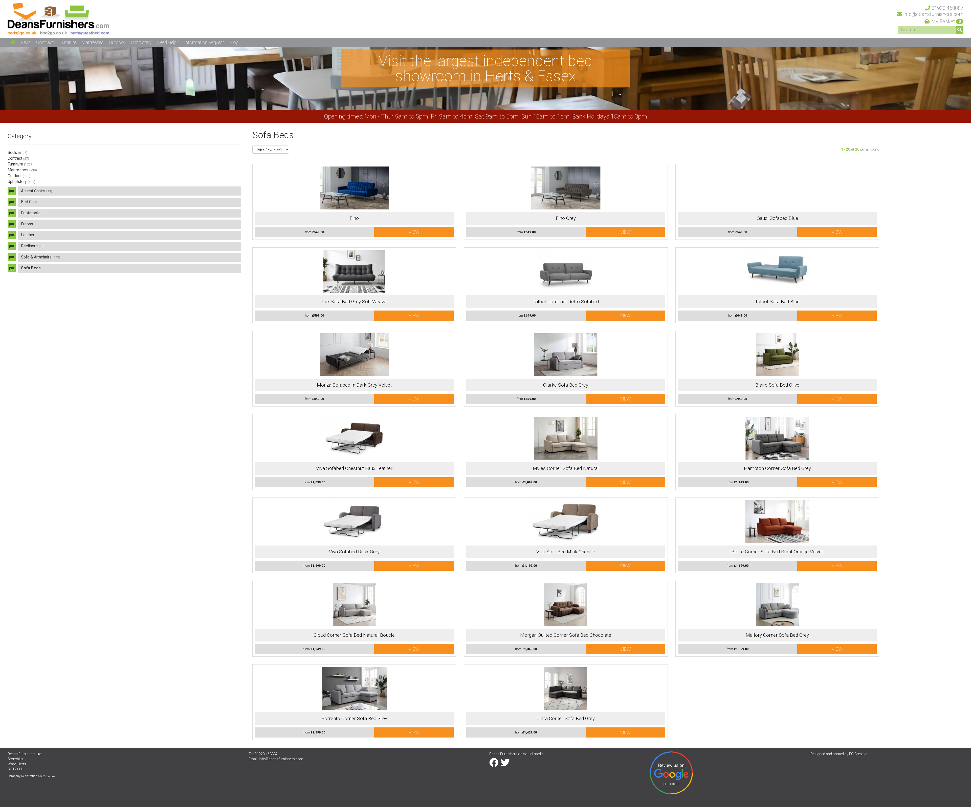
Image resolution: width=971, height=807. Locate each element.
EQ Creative (858, 754)
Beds (17, 152)
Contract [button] (45, 42)
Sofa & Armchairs (40, 257)
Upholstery (21, 181)
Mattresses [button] (92, 42)
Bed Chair (29, 201)
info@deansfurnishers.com (281, 759)
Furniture (20, 164)
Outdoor (19, 175)
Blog (234, 42)
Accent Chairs (36, 190)
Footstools (30, 212)
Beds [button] (26, 42)
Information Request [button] (204, 42)
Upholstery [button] (141, 42)
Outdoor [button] (117, 42)
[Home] (58, 19)
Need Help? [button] (168, 42)
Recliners (33, 246)
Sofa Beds (31, 268)
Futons (27, 224)
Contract (18, 158)
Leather (27, 234)
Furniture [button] (67, 42)
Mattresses (22, 170)
